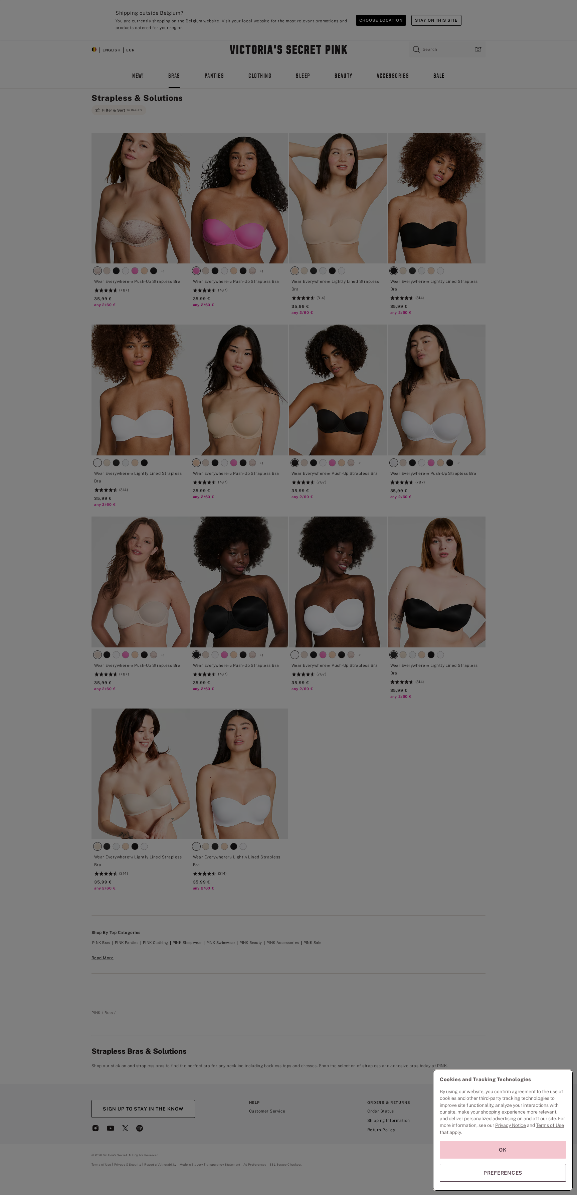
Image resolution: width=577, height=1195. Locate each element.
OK (503, 1150)
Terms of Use (550, 1125)
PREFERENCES (503, 1173)
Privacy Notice (510, 1125)
